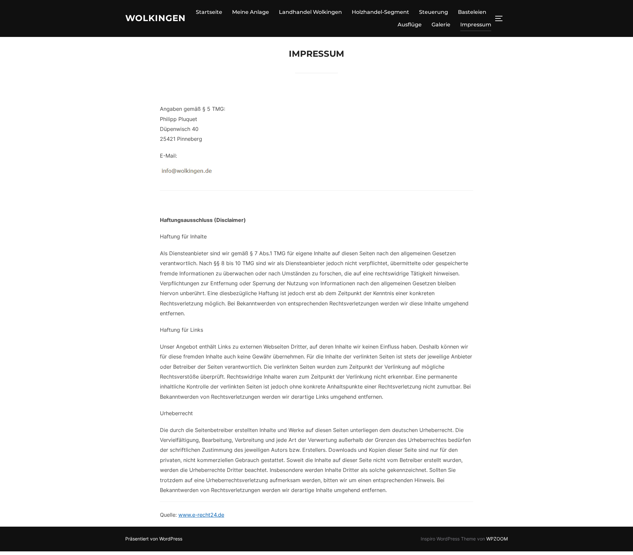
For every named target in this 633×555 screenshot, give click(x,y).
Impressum (475, 24)
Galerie (441, 24)
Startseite (209, 12)
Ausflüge (410, 24)
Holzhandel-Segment (380, 12)
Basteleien (472, 12)
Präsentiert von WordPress (153, 538)
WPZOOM (497, 538)
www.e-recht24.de (201, 514)
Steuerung (433, 12)
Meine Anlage (250, 12)
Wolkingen (155, 18)
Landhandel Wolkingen (310, 12)
